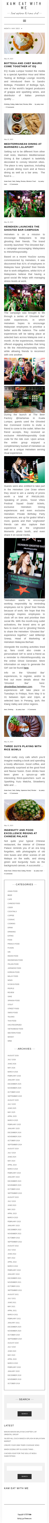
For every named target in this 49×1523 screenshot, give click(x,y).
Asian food (7, 181)
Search (25, 1414)
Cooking (11, 924)
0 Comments (10, 107)
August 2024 (13, 1149)
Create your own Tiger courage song (21, 1445)
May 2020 (11, 1355)
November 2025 (14, 1088)
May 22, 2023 (8, 139)
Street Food (13, 1009)
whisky (11, 1037)
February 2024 (14, 1173)
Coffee (11, 916)
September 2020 (15, 1339)
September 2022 (15, 1242)
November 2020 (14, 1331)
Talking (11, 1017)
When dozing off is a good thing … (19, 1449)
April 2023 (12, 1213)
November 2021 (14, 1282)
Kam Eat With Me (24, 5)
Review (25, 104)
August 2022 (13, 1246)
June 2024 (12, 1157)
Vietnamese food (15, 1029)
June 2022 (12, 1254)
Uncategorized (15, 1025)
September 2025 (15, 1096)
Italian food (18, 104)
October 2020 (14, 1335)
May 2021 (11, 1307)
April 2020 (12, 1359)
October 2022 (14, 1238)
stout (10, 1005)
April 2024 (12, 1165)
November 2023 (14, 1185)
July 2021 (12, 1298)
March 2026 (13, 1072)
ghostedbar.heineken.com (18, 686)
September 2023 (15, 1193)
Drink (10, 928)
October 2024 (14, 1141)
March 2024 (13, 1169)
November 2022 (14, 1234)
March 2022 (13, 1266)
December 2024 (14, 1132)
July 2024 (12, 1153)
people (11, 988)
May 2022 (11, 1258)
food (10, 940)
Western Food (31, 181)
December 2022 (14, 1230)
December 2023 (14, 1181)
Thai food (12, 1021)
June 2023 (12, 1205)
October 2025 (14, 1092)
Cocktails (12, 911)
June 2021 (12, 1302)
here (26, 668)
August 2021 (13, 1294)
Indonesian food (15, 960)
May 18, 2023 (8, 222)
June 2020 (12, 1351)
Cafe (13, 181)
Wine (30, 104)
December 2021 (14, 1278)
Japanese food (25, 790)
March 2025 (13, 1120)
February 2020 (14, 1367)
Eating (12, 104)
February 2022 (14, 1270)
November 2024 (14, 1137)
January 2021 (14, 1323)
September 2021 (15, 1290)
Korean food (14, 972)
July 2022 (12, 1250)
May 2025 (11, 1112)
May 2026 (11, 1068)
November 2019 (14, 1379)
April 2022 (12, 1262)
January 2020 (14, 1371)
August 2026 (13, 1056)
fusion (11, 948)
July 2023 (12, 1201)
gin (9, 952)
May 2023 (11, 1209)
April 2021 (12, 1311)
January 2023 (14, 1226)
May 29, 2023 (8, 58)
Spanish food (14, 1001)
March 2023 (13, 1217)
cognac (11, 920)
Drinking (7, 104)
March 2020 (13, 1363)
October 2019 (14, 1383)
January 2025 (14, 1128)
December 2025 (14, 1084)
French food (14, 944)
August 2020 (13, 1343)
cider (10, 907)
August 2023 (13, 1197)
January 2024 (14, 1177)
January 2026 (14, 1080)
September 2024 (15, 1145)
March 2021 (13, 1315)
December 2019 (14, 1375)
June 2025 (12, 1108)
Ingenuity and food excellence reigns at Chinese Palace (20, 833)
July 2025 (12, 1104)
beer (5, 709)
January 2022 (14, 1274)
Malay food (13, 976)
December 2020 (14, 1327)
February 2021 (14, 1319)
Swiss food (13, 1013)
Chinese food (16, 871)
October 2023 (14, 1189)
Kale (30, 1514)
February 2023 (14, 1222)
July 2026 (12, 1060)
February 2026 (14, 1076)
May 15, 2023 (8, 742)
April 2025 (12, 1116)
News (10, 980)
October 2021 (14, 1286)
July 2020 (12, 1347)
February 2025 (14, 1124)
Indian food (13, 956)
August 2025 (13, 1100)
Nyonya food (13, 984)
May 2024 (11, 1161)
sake (10, 996)
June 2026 (12, 1064)
